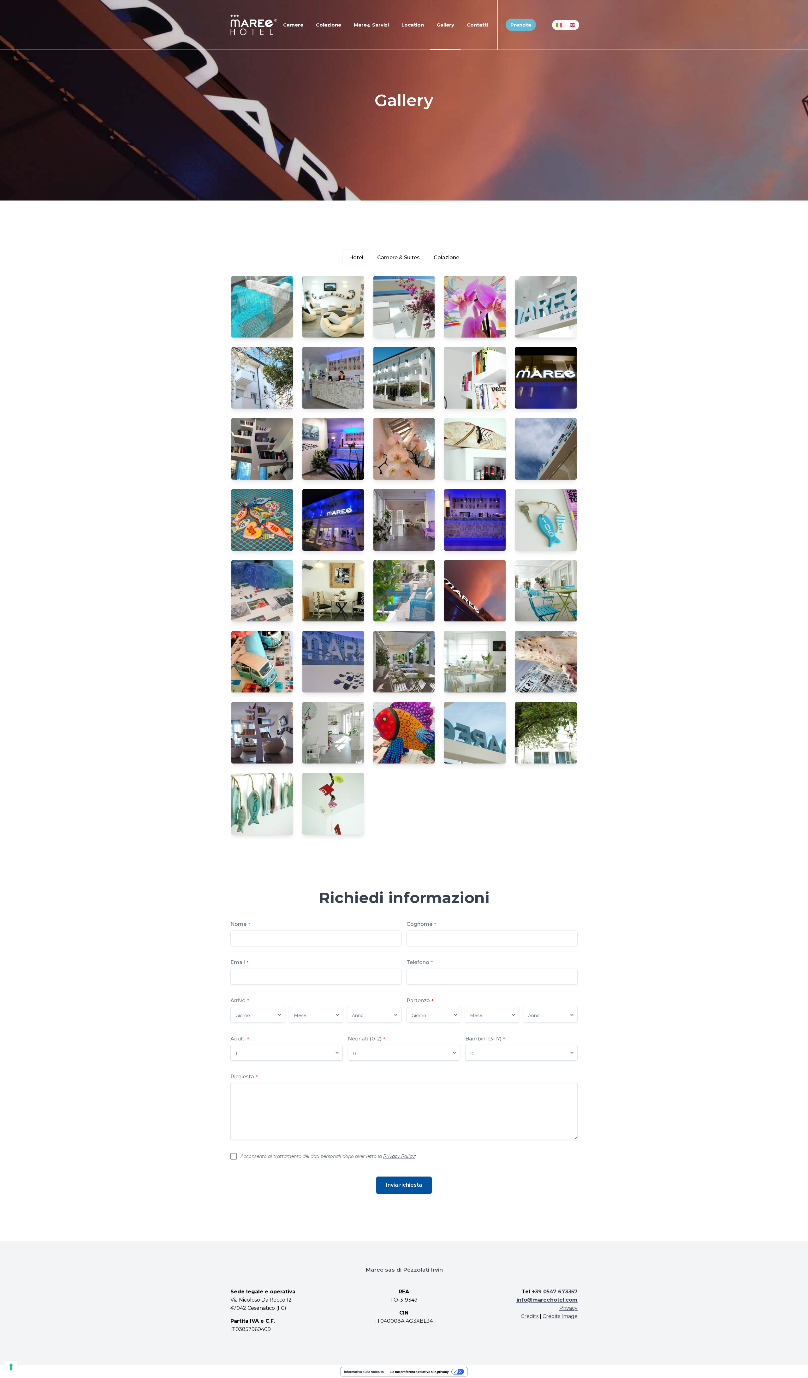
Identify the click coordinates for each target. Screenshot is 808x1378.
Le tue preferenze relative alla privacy (419, 1372)
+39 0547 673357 (555, 1292)
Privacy (568, 1308)
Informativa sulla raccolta (364, 1372)
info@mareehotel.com (547, 1300)
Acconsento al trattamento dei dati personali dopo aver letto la (328, 1156)
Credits (529, 1316)
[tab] (356, 257)
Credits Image (560, 1316)
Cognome (421, 924)
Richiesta (244, 1077)
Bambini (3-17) (485, 1039)
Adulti (239, 1039)
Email (239, 962)
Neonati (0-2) (366, 1039)
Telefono (420, 962)
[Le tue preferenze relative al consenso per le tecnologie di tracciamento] (11, 1367)
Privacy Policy (399, 1156)
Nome (240, 924)
